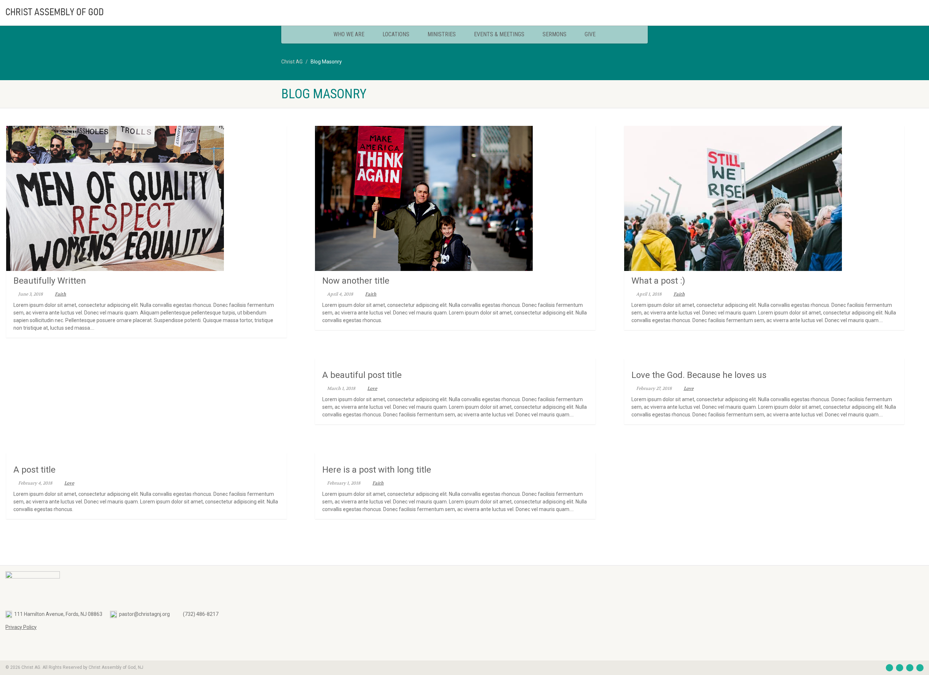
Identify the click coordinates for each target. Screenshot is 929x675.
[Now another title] (455, 198)
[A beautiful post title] (455, 362)
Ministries (441, 34)
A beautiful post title (362, 375)
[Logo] (154, 11)
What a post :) (658, 281)
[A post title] (146, 456)
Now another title (355, 281)
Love (372, 388)
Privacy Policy (21, 627)
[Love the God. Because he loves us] (764, 362)
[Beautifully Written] (146, 198)
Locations (395, 34)
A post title (34, 470)
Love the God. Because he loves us (698, 375)
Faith (60, 294)
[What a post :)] (764, 198)
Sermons (554, 34)
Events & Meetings (499, 34)
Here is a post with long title (376, 470)
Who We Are (348, 34)
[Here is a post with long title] (455, 456)
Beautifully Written (49, 281)
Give (590, 34)
